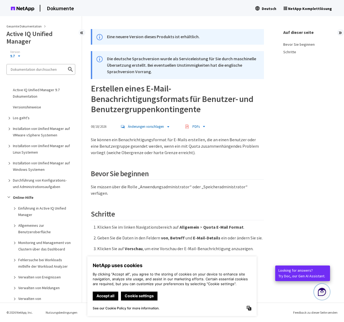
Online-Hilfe (23, 197)
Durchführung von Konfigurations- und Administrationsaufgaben (40, 183)
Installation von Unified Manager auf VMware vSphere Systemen (41, 131)
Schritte (289, 51)
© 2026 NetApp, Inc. (19, 312)
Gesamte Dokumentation (24, 26)
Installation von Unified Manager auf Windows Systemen (41, 166)
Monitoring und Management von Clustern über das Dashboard (44, 246)
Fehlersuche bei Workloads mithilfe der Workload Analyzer (43, 263)
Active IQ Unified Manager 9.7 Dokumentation (36, 93)
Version (15, 52)
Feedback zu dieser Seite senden (315, 312)
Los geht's (21, 117)
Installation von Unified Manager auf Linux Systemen (41, 149)
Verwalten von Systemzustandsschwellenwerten (45, 301)
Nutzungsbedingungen (61, 312)
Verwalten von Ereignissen (39, 277)
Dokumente (60, 8)
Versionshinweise (27, 107)
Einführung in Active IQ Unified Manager (42, 211)
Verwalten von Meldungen (39, 287)
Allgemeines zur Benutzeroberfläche (34, 228)
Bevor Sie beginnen (299, 44)
